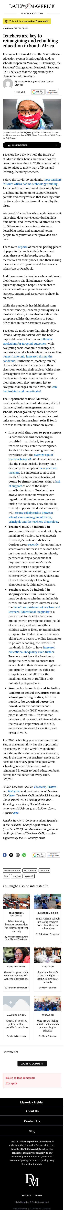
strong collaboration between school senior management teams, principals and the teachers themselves (33, 517)
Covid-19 (29, 876)
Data (6, 876)
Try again (11, 1083)
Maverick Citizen (12, 870)
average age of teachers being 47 (31, 457)
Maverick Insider (32, 1102)
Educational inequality (35, 611)
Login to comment (32, 1063)
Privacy (26, 1195)
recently (33, 544)
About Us (32, 1111)
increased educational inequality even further (32, 649)
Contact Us (32, 1121)
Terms (38, 1195)
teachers (17, 876)
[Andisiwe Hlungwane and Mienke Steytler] (8, 83)
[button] (37, 92)
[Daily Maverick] (32, 6)
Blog (32, 1131)
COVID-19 (44, 870)
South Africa (30, 870)
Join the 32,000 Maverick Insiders (29, 1149)
